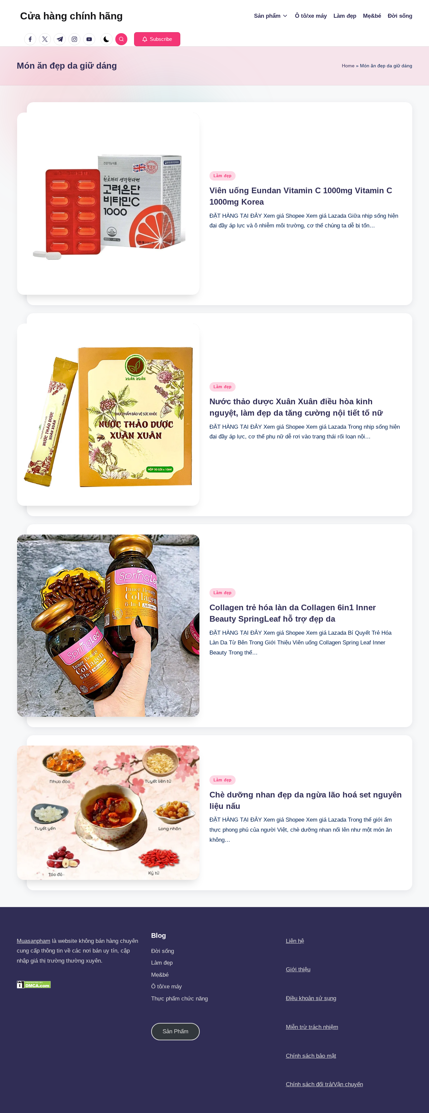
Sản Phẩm (175, 1031)
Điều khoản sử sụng (311, 998)
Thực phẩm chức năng (179, 998)
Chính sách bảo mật (311, 1056)
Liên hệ (295, 941)
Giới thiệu (298, 969)
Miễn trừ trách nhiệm (312, 1027)
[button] (157, 39)
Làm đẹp (222, 175)
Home (348, 65)
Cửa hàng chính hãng (71, 15)
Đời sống (162, 951)
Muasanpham (33, 941)
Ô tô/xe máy (166, 986)
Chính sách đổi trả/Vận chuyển (324, 1084)
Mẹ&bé (160, 975)
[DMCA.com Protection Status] (34, 984)
